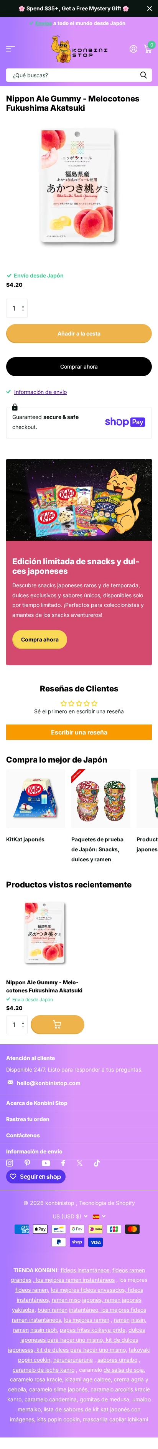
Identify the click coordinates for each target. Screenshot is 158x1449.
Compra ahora (40, 639)
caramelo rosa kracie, (37, 1379)
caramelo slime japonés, (59, 1389)
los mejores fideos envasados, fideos (97, 1289)
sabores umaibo (117, 1359)
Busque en (143, 75)
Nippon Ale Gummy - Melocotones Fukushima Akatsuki (44, 986)
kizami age (78, 1379)
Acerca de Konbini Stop (36, 1103)
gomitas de (94, 1399)
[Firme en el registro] (133, 49)
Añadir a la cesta (79, 333)
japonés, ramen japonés (112, 1299)
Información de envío (40, 392)
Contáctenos (23, 1135)
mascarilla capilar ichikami (115, 1419)
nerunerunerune (73, 1359)
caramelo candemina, (51, 1399)
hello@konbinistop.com (49, 1083)
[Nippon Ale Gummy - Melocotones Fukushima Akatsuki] (45, 933)
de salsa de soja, (124, 1369)
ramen (122, 1319)
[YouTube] (46, 1163)
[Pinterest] (27, 1163)
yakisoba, (24, 1309)
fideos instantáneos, (86, 1270)
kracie (142, 1389)
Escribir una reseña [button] (79, 732)
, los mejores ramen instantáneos (74, 1279)
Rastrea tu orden (27, 1119)
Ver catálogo (10, 49)
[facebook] (63, 1163)
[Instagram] (9, 1163)
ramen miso (66, 1299)
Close (149, 8)
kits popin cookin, (59, 1419)
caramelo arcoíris (112, 1389)
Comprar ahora (79, 366)
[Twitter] (79, 1163)
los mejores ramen (86, 1319)
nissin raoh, (44, 1329)
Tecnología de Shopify (107, 1203)
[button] (24, 301)
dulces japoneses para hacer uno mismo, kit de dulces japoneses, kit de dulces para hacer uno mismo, (76, 1339)
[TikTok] (97, 1163)
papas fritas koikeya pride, (93, 1329)
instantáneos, (33, 1299)
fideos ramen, (32, 1289)
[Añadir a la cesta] (57, 1024)
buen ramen (52, 1309)
